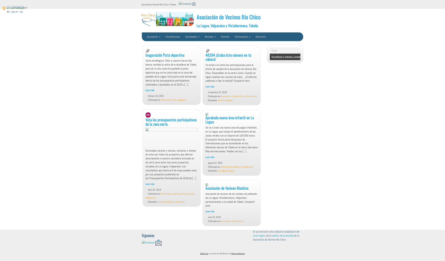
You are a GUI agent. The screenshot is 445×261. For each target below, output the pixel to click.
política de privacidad (283, 235)
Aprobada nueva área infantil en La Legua (229, 120)
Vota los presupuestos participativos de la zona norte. (171, 122)
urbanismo (179, 201)
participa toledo (165, 201)
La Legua (222, 170)
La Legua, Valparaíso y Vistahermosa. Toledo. (227, 25)
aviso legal (258, 235)
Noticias (209, 36)
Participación (242, 36)
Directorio (261, 36)
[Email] (194, 3)
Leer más (150, 90)
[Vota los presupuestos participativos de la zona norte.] (171, 138)
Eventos (225, 36)
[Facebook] (185, 3)
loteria (221, 100)
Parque (231, 170)
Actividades (191, 36)
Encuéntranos (173, 36)
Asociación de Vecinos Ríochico (226, 188)
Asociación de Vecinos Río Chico (229, 17)
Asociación (153, 36)
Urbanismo (150, 197)
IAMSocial (204, 253)
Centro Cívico (238, 96)
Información (166, 100)
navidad (229, 100)
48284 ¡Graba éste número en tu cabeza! (228, 57)
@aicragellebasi (238, 253)
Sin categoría (179, 100)
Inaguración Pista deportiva (164, 55)
